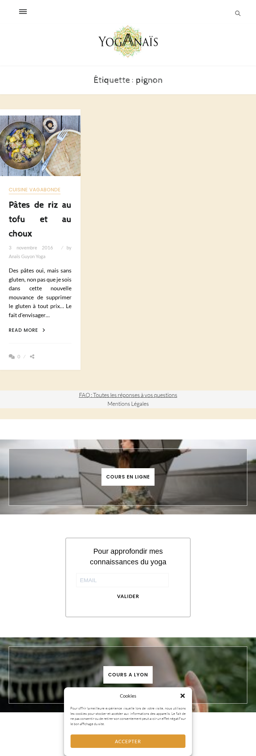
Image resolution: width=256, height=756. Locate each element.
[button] (183, 696)
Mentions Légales (128, 403)
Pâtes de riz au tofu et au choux (40, 219)
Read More (27, 330)
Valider (128, 596)
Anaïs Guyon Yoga (27, 256)
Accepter (128, 741)
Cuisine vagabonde (35, 189)
